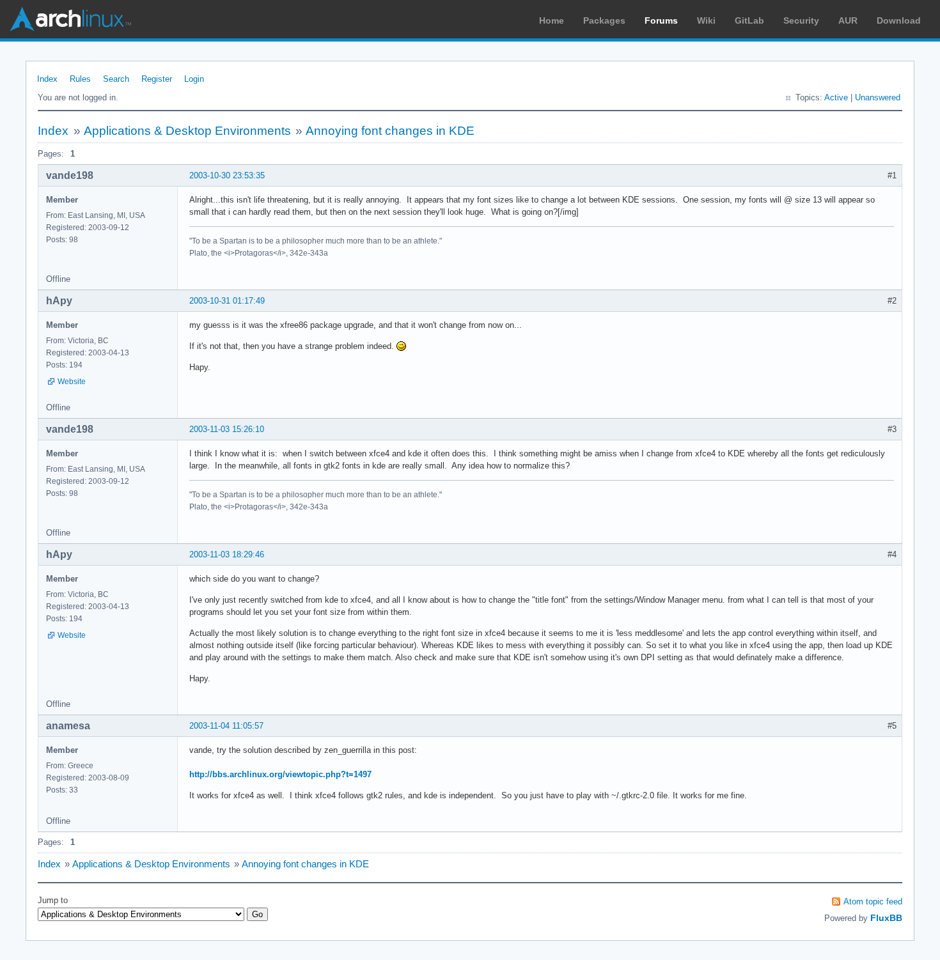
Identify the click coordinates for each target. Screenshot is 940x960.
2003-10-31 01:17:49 (227, 301)
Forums (661, 20)
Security (801, 20)
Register (156, 79)
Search (116, 79)
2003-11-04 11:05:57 (226, 726)
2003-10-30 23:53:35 (227, 175)
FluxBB (886, 918)
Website (72, 381)
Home (551, 20)
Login (194, 79)
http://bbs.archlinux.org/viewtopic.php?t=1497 (280, 774)
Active (836, 97)
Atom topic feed (872, 901)
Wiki (706, 20)
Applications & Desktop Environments (187, 130)
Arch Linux (70, 19)
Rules (80, 79)
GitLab (749, 20)
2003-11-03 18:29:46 (226, 554)
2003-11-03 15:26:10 (226, 429)
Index (47, 79)
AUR (848, 20)
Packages (604, 20)
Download (899, 20)
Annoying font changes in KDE (390, 130)
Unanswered (877, 97)
